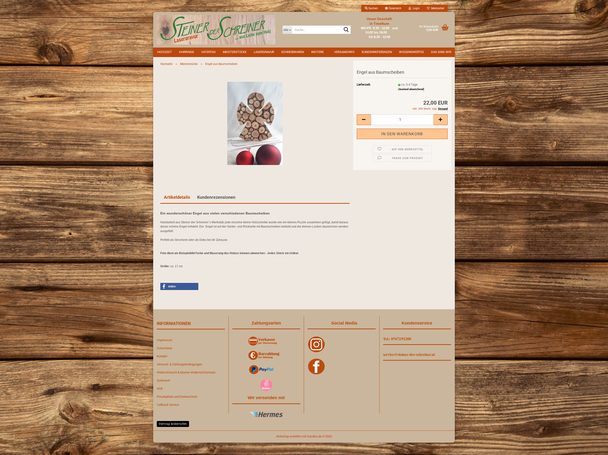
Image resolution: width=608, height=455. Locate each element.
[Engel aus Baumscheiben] (255, 123)
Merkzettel (437, 8)
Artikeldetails (177, 197)
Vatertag (208, 52)
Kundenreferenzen (377, 52)
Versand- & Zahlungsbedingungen (179, 364)
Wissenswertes (411, 52)
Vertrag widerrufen (173, 424)
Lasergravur (264, 52)
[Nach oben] (595, 448)
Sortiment (163, 380)
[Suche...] (346, 30)
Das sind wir (441, 52)
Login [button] (415, 8)
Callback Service (168, 405)
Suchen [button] (373, 8)
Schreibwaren (292, 52)
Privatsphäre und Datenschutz (177, 396)
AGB (160, 388)
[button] (393, 8)
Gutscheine (164, 348)
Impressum (164, 340)
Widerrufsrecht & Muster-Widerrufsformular (186, 372)
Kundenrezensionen (216, 197)
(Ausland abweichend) (411, 89)
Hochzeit (164, 52)
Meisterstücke (235, 52)
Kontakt (162, 356)
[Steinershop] (216, 30)
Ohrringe (186, 52)
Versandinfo (344, 52)
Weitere (317, 52)
